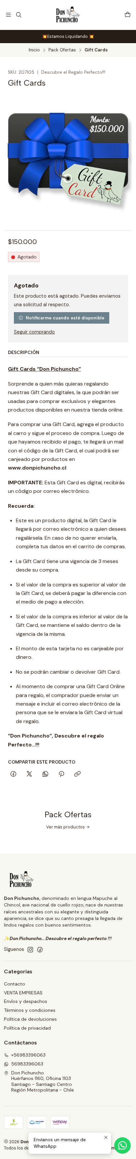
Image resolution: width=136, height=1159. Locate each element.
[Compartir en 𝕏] (29, 774)
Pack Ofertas (62, 50)
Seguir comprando (34, 332)
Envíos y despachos (25, 1001)
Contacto (14, 984)
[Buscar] (18, 15)
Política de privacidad (27, 1028)
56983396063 (27, 1064)
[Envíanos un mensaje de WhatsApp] (122, 1145)
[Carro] (127, 15)
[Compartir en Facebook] (13, 774)
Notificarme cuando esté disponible (65, 317)
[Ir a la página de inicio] (68, 15)
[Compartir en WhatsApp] (45, 774)
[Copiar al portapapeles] (77, 774)
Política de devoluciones (30, 1019)
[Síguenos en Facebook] (40, 949)
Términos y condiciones (29, 1010)
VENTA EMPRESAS (23, 993)
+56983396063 (28, 1055)
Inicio (34, 50)
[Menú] (8, 15)
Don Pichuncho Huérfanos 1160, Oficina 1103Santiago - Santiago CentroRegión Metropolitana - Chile (42, 1081)
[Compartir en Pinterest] (61, 774)
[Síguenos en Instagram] (30, 949)
